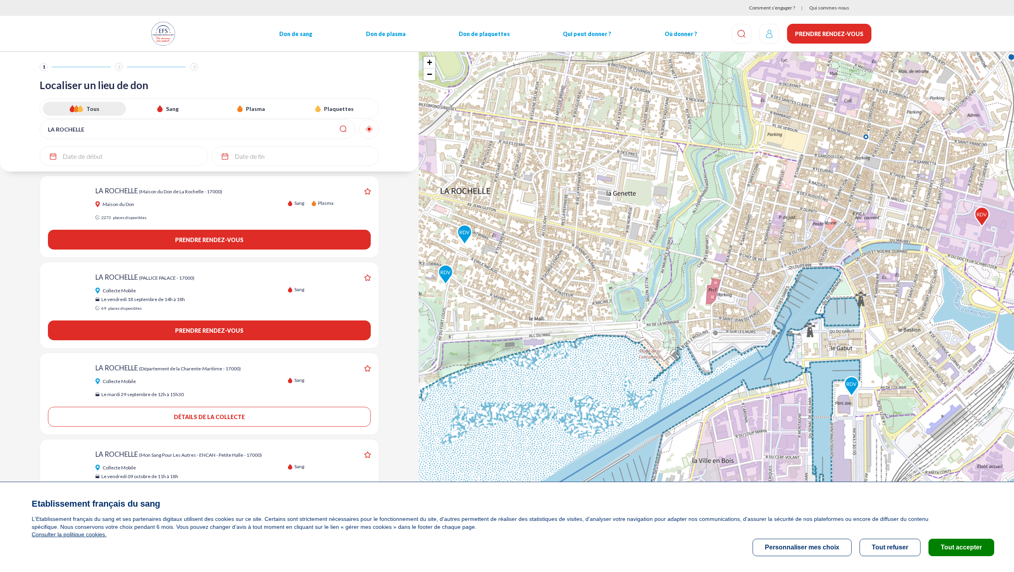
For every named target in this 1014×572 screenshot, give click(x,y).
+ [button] (429, 62)
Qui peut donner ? (587, 34)
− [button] (429, 74)
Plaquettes (339, 108)
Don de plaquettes (484, 34)
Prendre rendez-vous (829, 34)
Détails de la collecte (209, 417)
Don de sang (296, 34)
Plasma (255, 108)
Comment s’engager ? (772, 8)
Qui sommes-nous (829, 8)
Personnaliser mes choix (802, 547)
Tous (92, 108)
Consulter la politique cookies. (69, 534)
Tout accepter (961, 547)
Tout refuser (890, 547)
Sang (172, 108)
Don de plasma (386, 34)
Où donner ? (681, 34)
